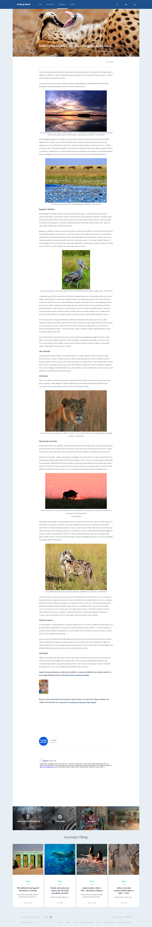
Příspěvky (62, 4)
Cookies (60, 922)
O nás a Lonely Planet (109, 922)
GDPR (98, 922)
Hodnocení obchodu (124, 922)
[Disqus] (76, 780)
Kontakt (75, 922)
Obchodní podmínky (87, 922)
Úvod (40, 4)
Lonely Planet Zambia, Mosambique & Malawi (75, 675)
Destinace (50, 4)
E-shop (72, 4)
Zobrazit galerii (103, 51)
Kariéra (68, 922)
